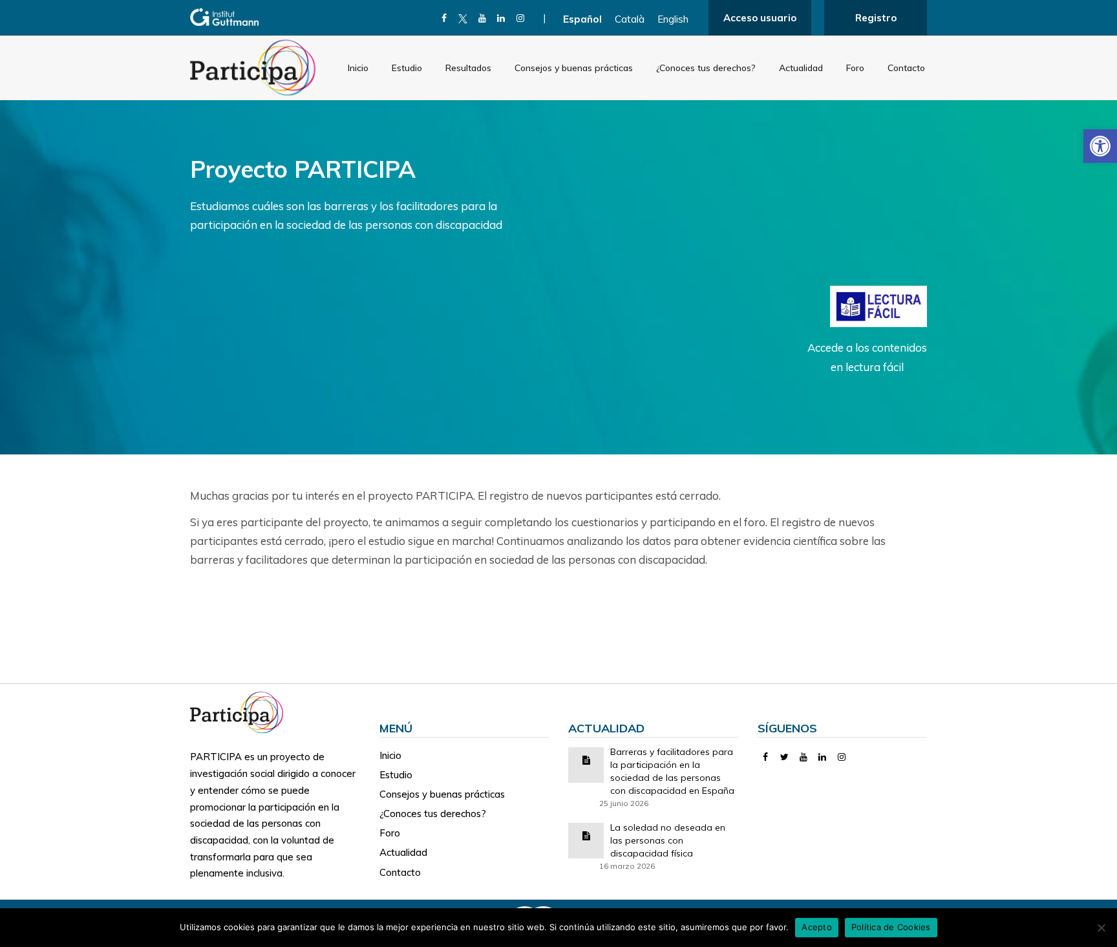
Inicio (358, 68)
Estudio (407, 68)
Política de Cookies (891, 927)
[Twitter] (784, 757)
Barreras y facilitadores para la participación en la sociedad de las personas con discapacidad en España (672, 771)
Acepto (817, 927)
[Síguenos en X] (463, 18)
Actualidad (801, 68)
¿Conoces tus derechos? (706, 68)
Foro (855, 68)
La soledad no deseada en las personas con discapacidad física (667, 840)
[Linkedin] (501, 18)
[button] (1100, 146)
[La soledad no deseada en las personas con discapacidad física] (586, 835)
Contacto (906, 68)
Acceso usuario (759, 18)
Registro (876, 18)
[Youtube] (482, 18)
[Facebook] (444, 18)
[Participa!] (240, 711)
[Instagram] (521, 18)
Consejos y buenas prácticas (574, 68)
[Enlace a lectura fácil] (878, 305)
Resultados (468, 68)
